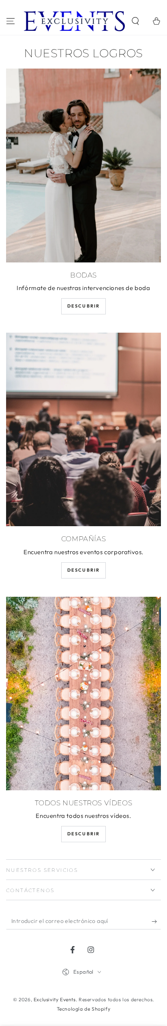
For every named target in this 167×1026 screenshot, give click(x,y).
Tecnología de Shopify (84, 1009)
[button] (135, 21)
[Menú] (10, 21)
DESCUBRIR (83, 306)
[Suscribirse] (156, 921)
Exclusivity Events (55, 999)
